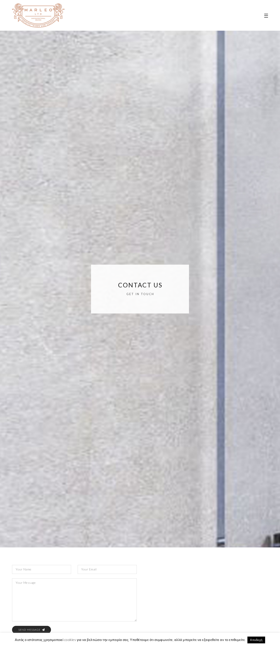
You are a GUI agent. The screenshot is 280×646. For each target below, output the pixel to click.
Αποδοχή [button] (256, 640)
